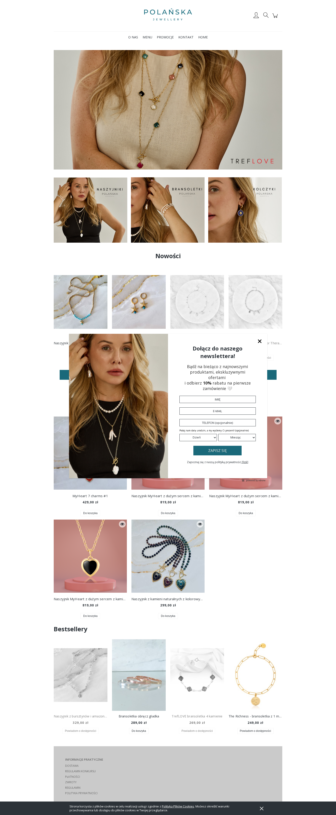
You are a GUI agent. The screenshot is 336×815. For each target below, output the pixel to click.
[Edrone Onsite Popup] (168, 407)
